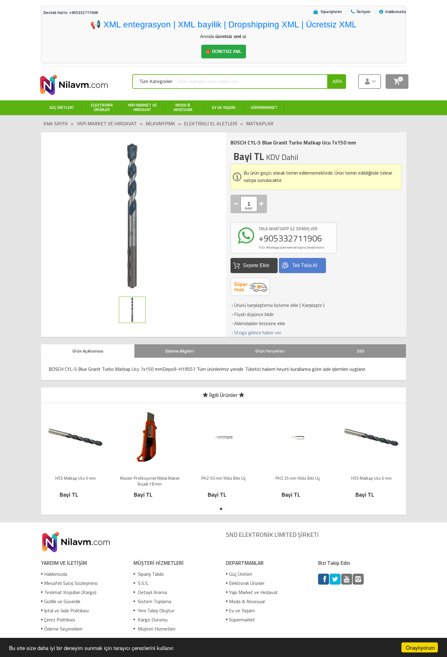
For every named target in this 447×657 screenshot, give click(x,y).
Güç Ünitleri (240, 574)
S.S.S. (143, 583)
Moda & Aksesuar (247, 601)
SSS (360, 351)
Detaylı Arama (152, 592)
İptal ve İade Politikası (66, 610)
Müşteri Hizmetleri (156, 628)
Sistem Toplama (154, 601)
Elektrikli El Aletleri (210, 123)
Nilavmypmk (160, 123)
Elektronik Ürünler (247, 583)
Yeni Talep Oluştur (155, 610)
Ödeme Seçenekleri (63, 628)
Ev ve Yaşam (242, 610)
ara (337, 81)
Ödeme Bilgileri (179, 351)
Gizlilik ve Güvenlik (62, 601)
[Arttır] (261, 204)
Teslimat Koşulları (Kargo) (70, 592)
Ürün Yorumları (270, 351)
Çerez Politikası (59, 619)
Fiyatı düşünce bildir (252, 314)
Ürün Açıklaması (87, 351)
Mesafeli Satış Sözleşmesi (71, 583)
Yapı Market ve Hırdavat (107, 123)
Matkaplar (259, 123)
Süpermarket (242, 619)
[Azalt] (236, 204)
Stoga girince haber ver (255, 332)
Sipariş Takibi (150, 574)
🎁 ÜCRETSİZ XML (223, 51)
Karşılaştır (312, 305)
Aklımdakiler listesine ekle (257, 323)
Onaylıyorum (420, 647)
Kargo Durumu (152, 619)
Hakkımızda (55, 574)
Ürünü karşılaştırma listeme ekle (264, 305)
